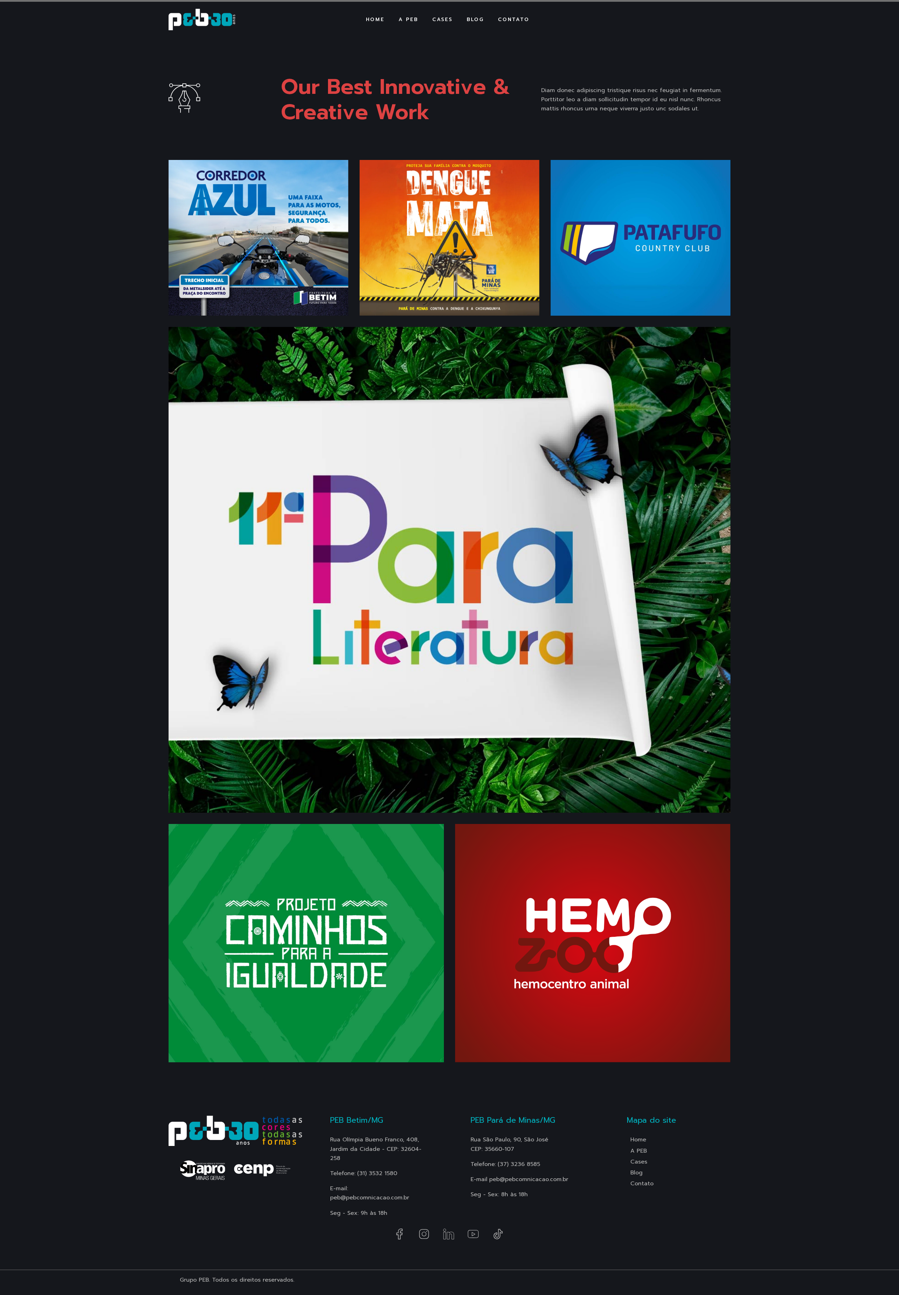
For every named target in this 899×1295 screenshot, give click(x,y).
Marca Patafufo (606, 304)
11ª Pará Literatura (233, 810)
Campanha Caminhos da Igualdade (281, 1050)
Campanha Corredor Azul (254, 285)
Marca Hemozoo (513, 1050)
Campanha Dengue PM (438, 304)
